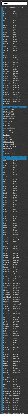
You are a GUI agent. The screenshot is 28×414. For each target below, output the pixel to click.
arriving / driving (8, 142)
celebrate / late (8, 132)
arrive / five (7, 123)
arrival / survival (8, 118)
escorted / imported (9, 146)
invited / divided (8, 130)
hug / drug (6, 135)
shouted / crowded (9, 153)
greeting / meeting (9, 114)
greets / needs (8, 112)
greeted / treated (8, 109)
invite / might (7, 149)
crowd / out (7, 137)
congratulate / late (9, 128)
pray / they (6, 151)
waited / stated (8, 139)
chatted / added (8, 144)
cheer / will (6, 125)
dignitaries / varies (9, 116)
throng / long (7, 121)
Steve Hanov (19, 413)
